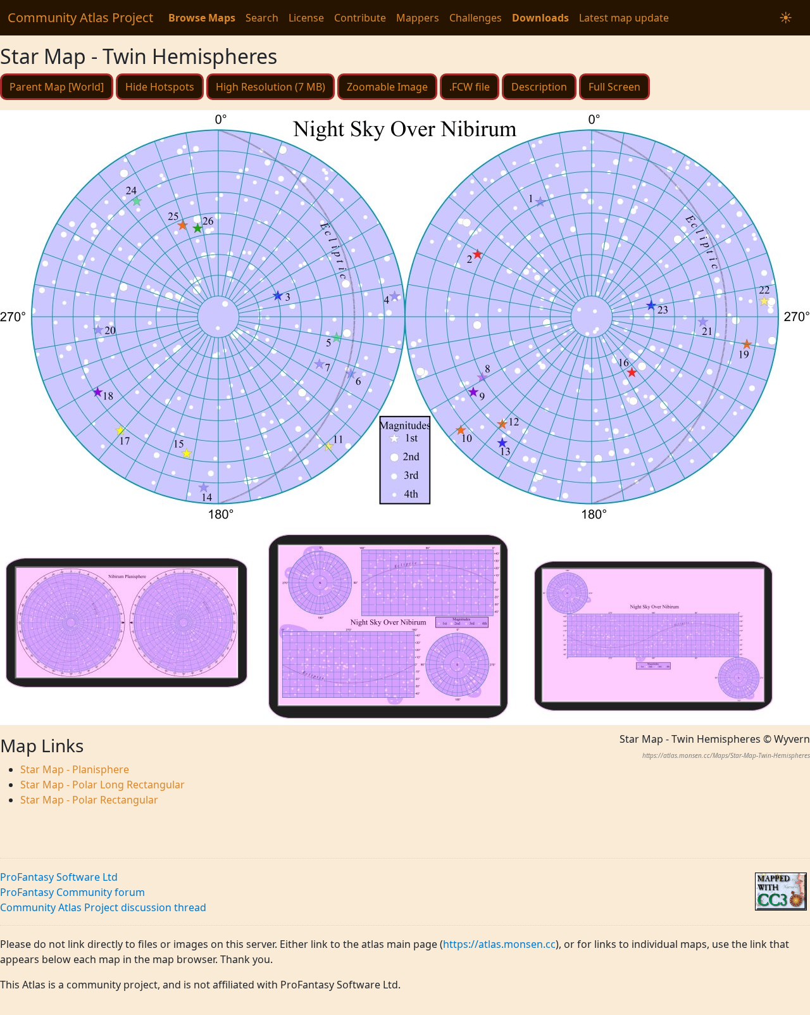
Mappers (417, 18)
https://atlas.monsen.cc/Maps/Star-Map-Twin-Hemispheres (726, 755)
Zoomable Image (387, 87)
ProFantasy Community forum (72, 892)
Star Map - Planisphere (74, 769)
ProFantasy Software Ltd (59, 877)
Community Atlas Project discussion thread (103, 907)
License (306, 18)
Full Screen (614, 87)
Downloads (540, 18)
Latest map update (624, 18)
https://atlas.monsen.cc (499, 944)
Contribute (360, 18)
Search (262, 18)
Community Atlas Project (80, 17)
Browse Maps (201, 18)
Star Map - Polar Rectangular (89, 800)
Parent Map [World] (56, 87)
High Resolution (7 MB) (270, 87)
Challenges (475, 18)
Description (539, 87)
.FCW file (469, 87)
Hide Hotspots (159, 87)
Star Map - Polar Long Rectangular (102, 784)
